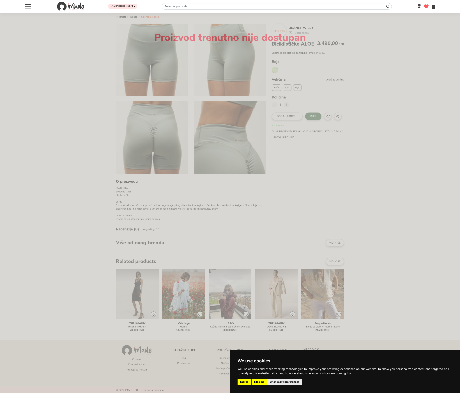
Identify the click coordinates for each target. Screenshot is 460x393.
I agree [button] (244, 381)
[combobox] (277, 6)
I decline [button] (259, 381)
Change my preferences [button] (284, 381)
